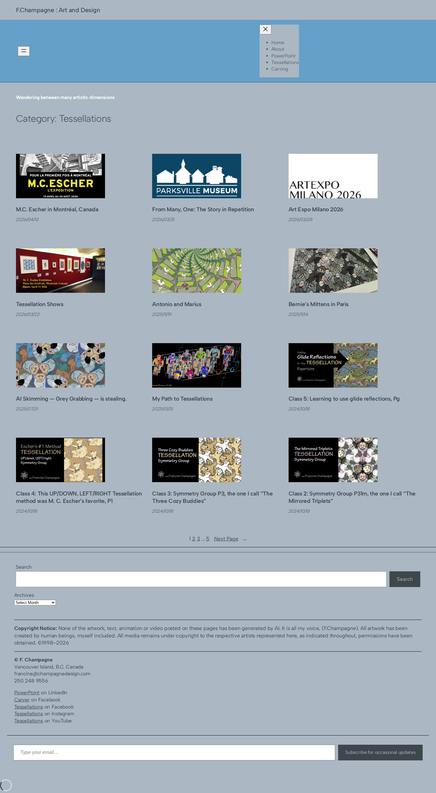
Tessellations (28, 707)
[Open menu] (24, 51)
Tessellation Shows (39, 304)
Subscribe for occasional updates (380, 752)
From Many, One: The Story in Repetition (203, 209)
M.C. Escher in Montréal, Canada (57, 209)
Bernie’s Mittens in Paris (319, 304)
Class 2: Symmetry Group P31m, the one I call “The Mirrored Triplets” (352, 497)
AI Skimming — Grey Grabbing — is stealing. (71, 398)
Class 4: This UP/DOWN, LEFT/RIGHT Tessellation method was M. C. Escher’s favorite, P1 (79, 497)
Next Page (230, 538)
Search (24, 567)
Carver (22, 700)
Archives (24, 595)
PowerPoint (26, 693)
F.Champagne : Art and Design (58, 10)
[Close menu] (265, 29)
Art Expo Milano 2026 (316, 209)
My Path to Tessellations (182, 398)
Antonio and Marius (176, 304)
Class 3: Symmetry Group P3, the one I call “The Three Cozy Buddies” (212, 497)
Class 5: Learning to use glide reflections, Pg (344, 398)
